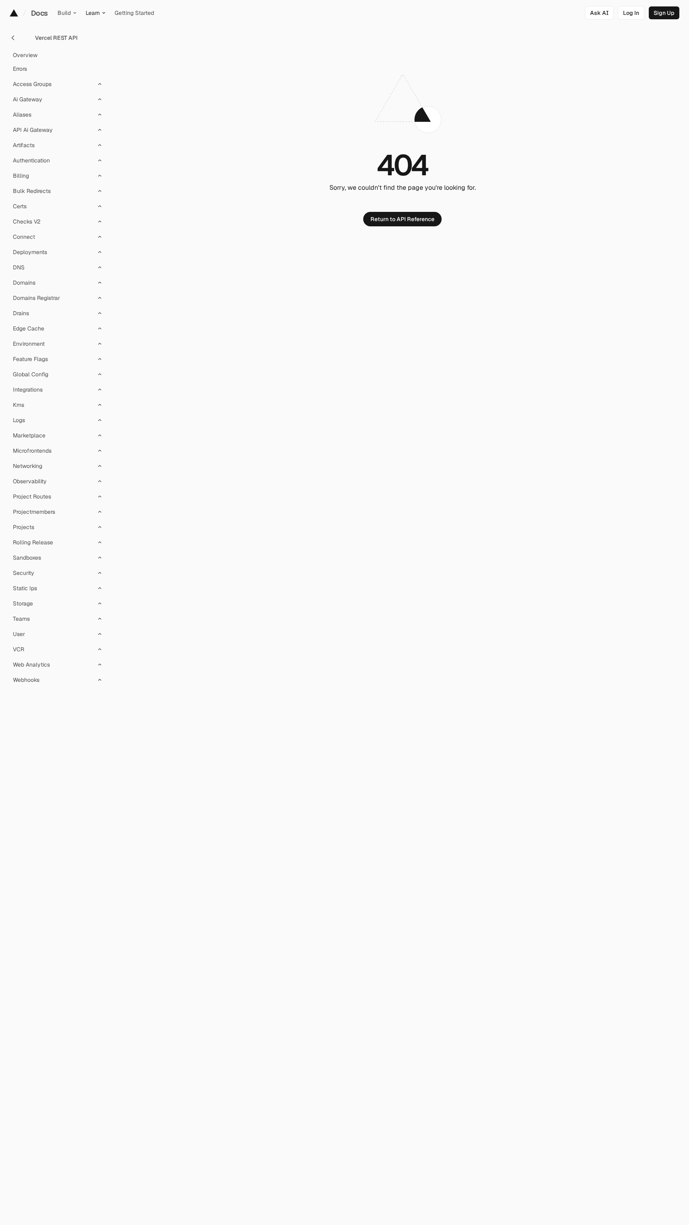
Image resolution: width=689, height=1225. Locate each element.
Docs (39, 13)
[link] (631, 12)
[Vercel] (13, 13)
